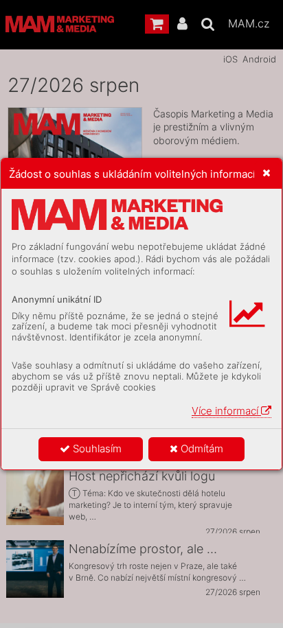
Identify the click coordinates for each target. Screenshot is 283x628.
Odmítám (200, 448)
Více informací (226, 410)
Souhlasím (96, 448)
